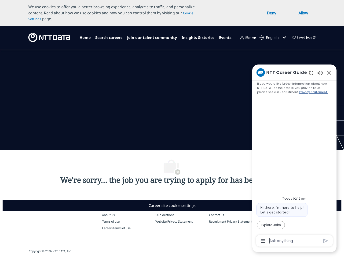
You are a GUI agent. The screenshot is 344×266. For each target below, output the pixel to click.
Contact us (216, 215)
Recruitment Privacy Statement (231, 221)
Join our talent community (152, 37)
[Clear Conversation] (311, 72)
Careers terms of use (116, 228)
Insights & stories (198, 37)
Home (85, 37)
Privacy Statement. (313, 92)
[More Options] (263, 241)
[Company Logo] (48, 37)
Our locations (164, 215)
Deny (271, 12)
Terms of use (111, 221)
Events (225, 37)
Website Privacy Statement (174, 221)
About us (108, 215)
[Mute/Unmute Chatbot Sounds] (320, 72)
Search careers (108, 37)
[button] (248, 38)
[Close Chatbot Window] (329, 72)
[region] (294, 156)
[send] (326, 241)
